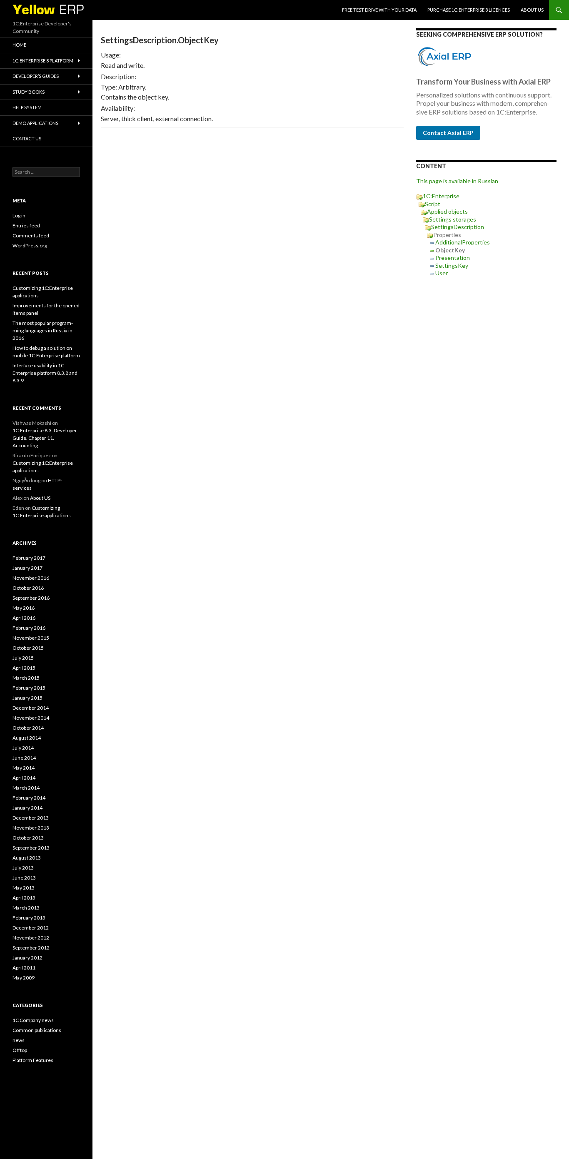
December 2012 (30, 928)
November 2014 (30, 718)
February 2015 (28, 688)
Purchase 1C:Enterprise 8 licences (468, 9)
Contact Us (26, 138)
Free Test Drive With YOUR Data (379, 9)
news (18, 1040)
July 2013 (23, 868)
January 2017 (27, 568)
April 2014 (23, 778)
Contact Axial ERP (448, 132)
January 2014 (27, 808)
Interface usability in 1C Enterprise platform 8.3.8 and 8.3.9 (44, 373)
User (441, 273)
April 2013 (23, 898)
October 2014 (28, 728)
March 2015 (26, 678)
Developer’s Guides (35, 76)
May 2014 (23, 768)
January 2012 (27, 958)
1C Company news (33, 1020)
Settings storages (452, 219)
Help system (27, 107)
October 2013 (28, 838)
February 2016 (28, 628)
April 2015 (23, 668)
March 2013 (26, 908)
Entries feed (26, 225)
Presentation (452, 257)
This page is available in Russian (457, 180)
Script (432, 203)
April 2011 (23, 968)
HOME (19, 44)
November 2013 (30, 828)
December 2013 (30, 818)
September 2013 (31, 848)
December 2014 (30, 708)
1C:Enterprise (441, 195)
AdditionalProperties (462, 242)
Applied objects (447, 211)
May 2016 (23, 608)
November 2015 (30, 638)
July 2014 (23, 748)
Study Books (28, 92)
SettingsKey (451, 265)
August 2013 (26, 858)
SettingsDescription (457, 226)
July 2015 (23, 658)
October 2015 (28, 648)
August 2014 (26, 738)
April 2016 (23, 618)
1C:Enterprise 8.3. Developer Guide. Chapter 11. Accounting (44, 438)
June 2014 (24, 758)
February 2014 (28, 798)
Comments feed (30, 235)
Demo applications (35, 123)
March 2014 (26, 788)
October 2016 (28, 588)
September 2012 (31, 948)
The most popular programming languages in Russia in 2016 (42, 330)
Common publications (36, 1030)
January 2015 (27, 698)
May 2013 (23, 888)
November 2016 (30, 578)
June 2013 (24, 878)
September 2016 (31, 598)
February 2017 (28, 558)
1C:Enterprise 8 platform (42, 60)
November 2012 (30, 938)
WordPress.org (29, 245)
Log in (18, 215)
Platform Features (32, 1060)
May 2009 (23, 978)
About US (532, 9)
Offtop (19, 1050)
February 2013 (28, 918)
